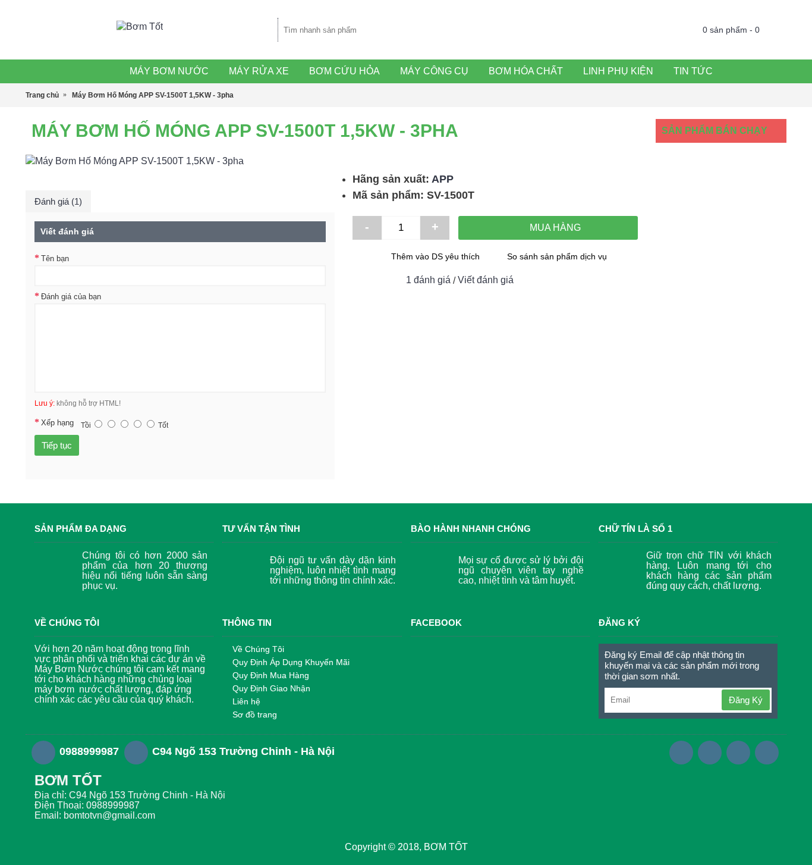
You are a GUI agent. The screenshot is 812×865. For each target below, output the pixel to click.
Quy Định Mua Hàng (270, 675)
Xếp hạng (57, 422)
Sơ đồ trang (254, 714)
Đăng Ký (746, 700)
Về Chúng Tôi (258, 649)
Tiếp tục (57, 445)
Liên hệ (246, 701)
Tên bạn (55, 258)
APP (443, 179)
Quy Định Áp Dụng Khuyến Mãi (291, 662)
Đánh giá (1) (58, 201)
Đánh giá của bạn (71, 296)
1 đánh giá (428, 280)
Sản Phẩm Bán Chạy (714, 131)
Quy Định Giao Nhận (271, 688)
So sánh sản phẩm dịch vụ (557, 256)
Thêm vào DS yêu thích (435, 256)
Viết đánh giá (486, 280)
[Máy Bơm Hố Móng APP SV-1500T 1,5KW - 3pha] (180, 161)
